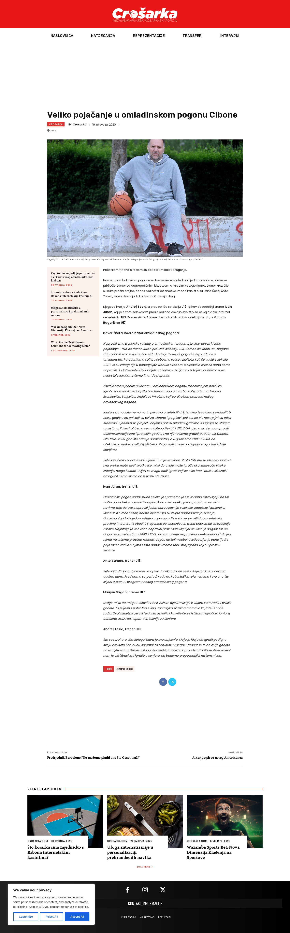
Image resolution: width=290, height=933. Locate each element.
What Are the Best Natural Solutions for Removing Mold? (70, 344)
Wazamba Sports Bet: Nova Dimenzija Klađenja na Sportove (71, 328)
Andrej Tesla (125, 669)
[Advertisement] (145, 72)
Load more (143, 866)
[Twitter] (172, 682)
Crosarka (56, 124)
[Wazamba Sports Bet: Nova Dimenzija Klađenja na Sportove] (225, 821)
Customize (26, 916)
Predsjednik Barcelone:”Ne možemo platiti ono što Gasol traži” (93, 757)
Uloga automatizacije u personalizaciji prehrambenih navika (70, 311)
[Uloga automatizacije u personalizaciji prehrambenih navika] (145, 821)
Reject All (52, 916)
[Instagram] (145, 890)
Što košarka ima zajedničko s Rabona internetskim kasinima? (72, 294)
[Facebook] (163, 682)
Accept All (77, 916)
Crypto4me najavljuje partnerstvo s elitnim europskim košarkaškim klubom (72, 277)
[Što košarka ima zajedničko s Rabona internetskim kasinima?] (65, 821)
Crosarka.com (37, 841)
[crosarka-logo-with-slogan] (145, 14)
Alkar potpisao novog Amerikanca (217, 757)
